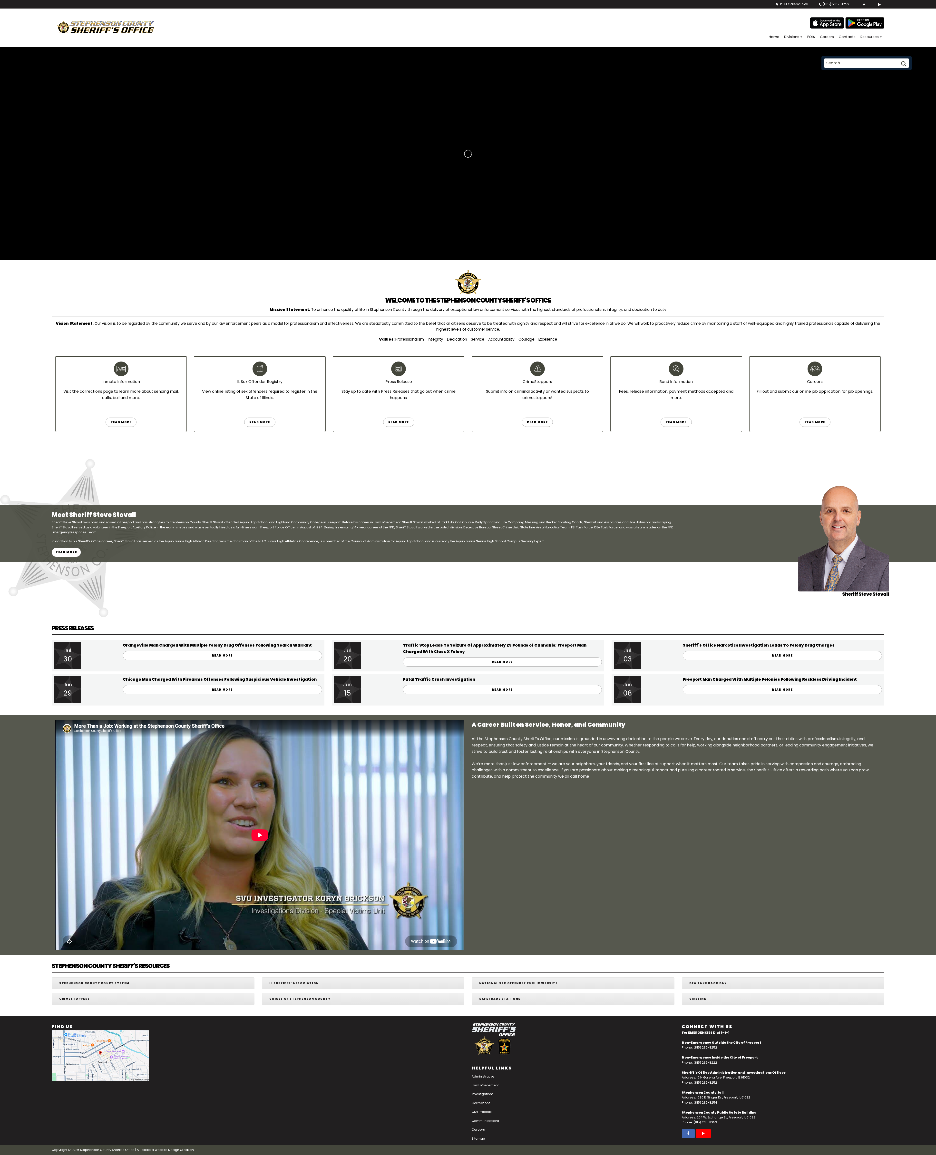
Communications (485, 1121)
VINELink (698, 999)
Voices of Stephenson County (300, 999)
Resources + (871, 36)
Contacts (847, 36)
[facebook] (862, 4)
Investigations (483, 1094)
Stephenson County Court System (94, 983)
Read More (121, 422)
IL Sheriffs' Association (294, 983)
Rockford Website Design (159, 1150)
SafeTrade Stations (500, 999)
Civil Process (482, 1112)
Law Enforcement (485, 1085)
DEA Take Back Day (708, 983)
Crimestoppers (74, 999)
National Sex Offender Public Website (518, 983)
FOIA (811, 36)
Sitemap (478, 1138)
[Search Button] (903, 65)
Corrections (481, 1103)
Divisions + (793, 36)
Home (774, 36)
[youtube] (877, 4)
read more (259, 422)
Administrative (483, 1076)
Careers (827, 36)
